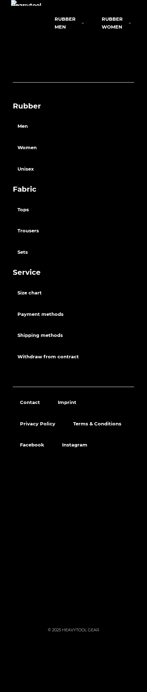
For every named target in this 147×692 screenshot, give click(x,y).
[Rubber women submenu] (129, 22)
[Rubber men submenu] (82, 22)
